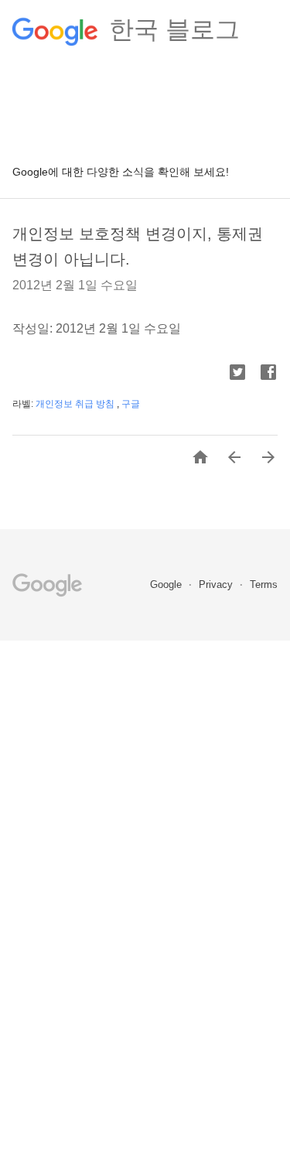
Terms (264, 584)
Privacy (217, 584)
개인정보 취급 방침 (76, 403)
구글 (130, 403)
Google (167, 584)
